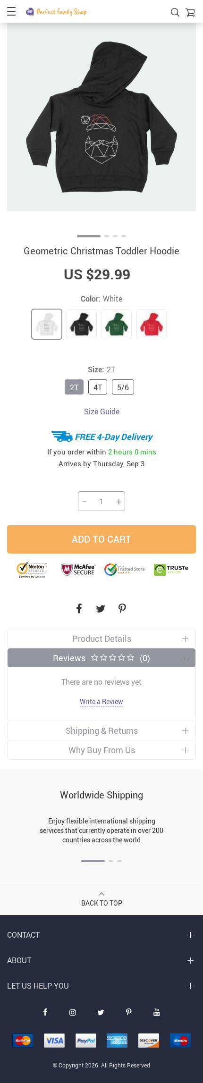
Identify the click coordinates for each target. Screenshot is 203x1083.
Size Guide (101, 411)
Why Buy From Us (101, 750)
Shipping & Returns (102, 730)
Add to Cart (101, 539)
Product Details (101, 638)
